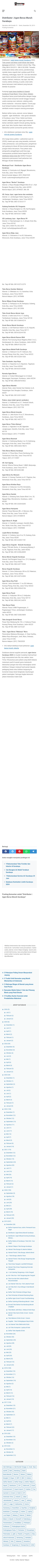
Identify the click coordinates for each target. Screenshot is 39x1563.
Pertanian (21, 1530)
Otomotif (18, 1519)
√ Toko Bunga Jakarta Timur (17, 1255)
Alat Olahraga (7, 1467)
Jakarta (16, 1500)
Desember (10, 1025)
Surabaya (6, 1545)
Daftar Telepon (29, 1482)
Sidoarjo (5, 1541)
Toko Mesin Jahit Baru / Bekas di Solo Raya (21, 1310)
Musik (11, 1519)
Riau (33, 1534)
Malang (15, 1515)
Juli (8, 1012)
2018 (7, 1368)
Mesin (5, 1519)
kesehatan (6, 1511)
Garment (6, 1493)
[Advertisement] (19, 261)
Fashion (28, 1489)
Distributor (13, 1485)
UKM (32, 1545)
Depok (5, 1485)
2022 (7, 1109)
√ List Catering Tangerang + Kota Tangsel (21, 1272)
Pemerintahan (7, 1522)
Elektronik (26, 1485)
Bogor (12, 1478)
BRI (23, 1478)
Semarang (19, 1537)
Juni (8, 1028)
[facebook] (5, 851)
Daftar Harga (18, 1482)
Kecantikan (15, 1508)
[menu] (4, 10)
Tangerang (15, 1545)
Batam (23, 1474)
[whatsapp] (26, 851)
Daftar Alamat (7, 1482)
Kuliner (23, 1511)
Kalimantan (18, 1504)
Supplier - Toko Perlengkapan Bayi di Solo (21, 1321)
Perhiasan (27, 1522)
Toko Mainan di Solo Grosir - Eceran (19, 1318)
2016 (7, 1433)
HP (24, 1493)
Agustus (10, 1087)
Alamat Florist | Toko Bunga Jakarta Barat (21, 1252)
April (8, 1031)
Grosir (13, 1493)
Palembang (26, 1519)
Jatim (5, 1504)
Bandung (17, 1470)
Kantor (27, 1504)
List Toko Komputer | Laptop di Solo (19, 1327)
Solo (12, 1541)
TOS (18, 1556)
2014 (7, 1446)
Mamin (22, 1515)
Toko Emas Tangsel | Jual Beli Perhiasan (20, 1264)
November (10, 1050)
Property (27, 1534)
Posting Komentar (8, 27)
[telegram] (33, 851)
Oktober (9, 1053)
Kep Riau (24, 1508)
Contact (24, 1556)
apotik (5, 1470)
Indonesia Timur (8, 1496)
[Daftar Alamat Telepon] (19, 4)
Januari (9, 1019)
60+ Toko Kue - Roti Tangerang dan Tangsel (21, 1275)
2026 (7, 1009)
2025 (7, 1022)
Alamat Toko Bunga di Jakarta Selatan (20, 1249)
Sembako (28, 1537)
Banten (16, 1474)
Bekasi (29, 1474)
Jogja (11, 1504)
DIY (19, 1485)
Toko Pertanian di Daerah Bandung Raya (20, 1295)
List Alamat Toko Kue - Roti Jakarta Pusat (21, 1284)
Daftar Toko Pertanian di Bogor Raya (19, 1292)
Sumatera (27, 1541)
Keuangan (15, 1511)
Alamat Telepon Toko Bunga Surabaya (20, 1246)
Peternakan (6, 1534)
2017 (7, 1402)
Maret (9, 1034)
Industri (18, 1496)
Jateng (29, 1500)
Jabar (24, 1496)
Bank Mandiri (7, 1474)
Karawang (6, 1508)
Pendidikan (17, 1522)
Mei (8, 1059)
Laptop (30, 1511)
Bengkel (5, 1478)
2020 (7, 1190)
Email (33, 1485)
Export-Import (18, 1489)
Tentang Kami (11, 1556)
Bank (24, 1470)
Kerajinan (32, 1508)
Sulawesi (18, 1541)
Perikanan (6, 1526)
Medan (29, 1515)
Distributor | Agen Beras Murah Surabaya (21, 1233)
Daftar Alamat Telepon (22, 1560)
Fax (34, 1489)
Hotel (19, 1493)
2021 (7, 1149)
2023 (7, 1075)
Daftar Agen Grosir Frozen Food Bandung (21, 1298)
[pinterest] (19, 851)
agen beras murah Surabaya (21, 60)
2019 (7, 1221)
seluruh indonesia (8, 1537)
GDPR (30, 1556)
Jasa (22, 1500)
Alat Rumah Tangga (20, 1467)
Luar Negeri (6, 1515)
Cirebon (28, 1478)
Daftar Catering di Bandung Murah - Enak (21, 1301)
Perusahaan (30, 1530)
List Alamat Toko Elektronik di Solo (18, 1324)
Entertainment (7, 1489)
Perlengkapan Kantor (18, 1526)
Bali (11, 1470)
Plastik (20, 1534)
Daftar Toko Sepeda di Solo (16, 1330)
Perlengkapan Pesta (9, 1530)
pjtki (14, 1534)
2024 (7, 1043)
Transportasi (25, 1545)
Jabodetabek (7, 1500)
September (10, 1084)
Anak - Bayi (32, 1467)
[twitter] (12, 851)
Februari (10, 1015)
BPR (18, 1478)
